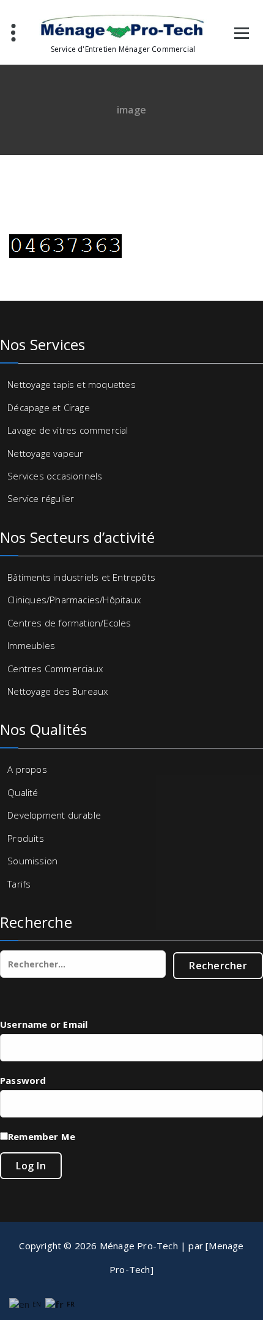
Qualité (22, 792)
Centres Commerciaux (55, 668)
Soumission (32, 861)
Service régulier (40, 498)
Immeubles (31, 645)
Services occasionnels (54, 476)
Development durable (54, 815)
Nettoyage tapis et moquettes (71, 384)
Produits (25, 838)
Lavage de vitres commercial (67, 430)
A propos (27, 769)
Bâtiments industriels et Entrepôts (81, 577)
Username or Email (43, 1024)
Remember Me (41, 1136)
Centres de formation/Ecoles (69, 623)
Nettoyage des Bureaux (57, 691)
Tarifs (19, 884)
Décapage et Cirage (48, 407)
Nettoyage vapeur (45, 453)
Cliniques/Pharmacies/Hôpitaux (74, 600)
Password (23, 1080)
